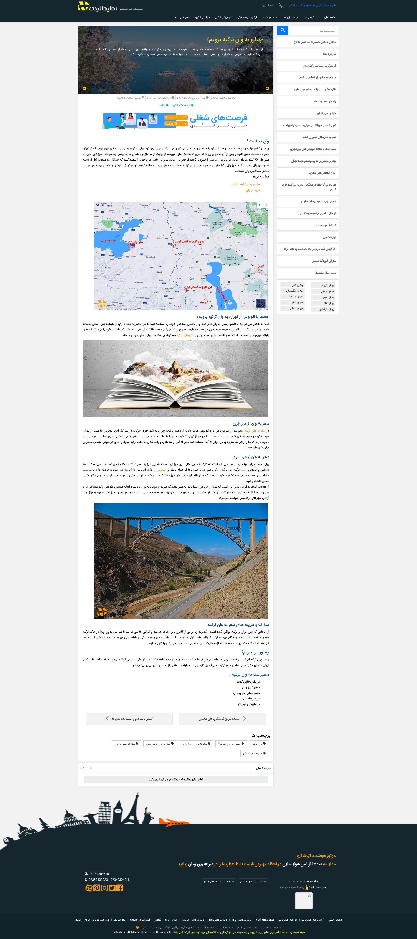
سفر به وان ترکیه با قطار (246, 184)
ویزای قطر (297, 302)
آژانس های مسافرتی (247, 17)
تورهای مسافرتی (287, 919)
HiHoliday (312, 881)
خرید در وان (253, 190)
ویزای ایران (327, 285)
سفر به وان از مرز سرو (158, 743)
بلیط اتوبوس (313, 17)
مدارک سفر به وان (125, 743)
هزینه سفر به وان (253, 753)
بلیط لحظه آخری (264, 919)
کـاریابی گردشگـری (223, 17)
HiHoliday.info (163, 932)
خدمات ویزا (271, 17)
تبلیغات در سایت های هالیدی (217, 882)
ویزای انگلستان (294, 290)
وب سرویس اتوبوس (192, 919)
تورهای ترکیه (184, 335)
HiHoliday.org (133, 932)
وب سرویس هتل (217, 919)
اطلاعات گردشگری (181, 105)
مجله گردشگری (202, 17)
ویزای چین (328, 297)
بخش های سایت (181, 17)
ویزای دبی (297, 285)
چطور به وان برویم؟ (230, 743)
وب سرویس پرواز (241, 919)
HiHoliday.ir (119, 932)
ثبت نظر (85, 768)
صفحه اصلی (330, 17)
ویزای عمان (327, 291)
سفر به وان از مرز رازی (195, 743)
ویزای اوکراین (326, 309)
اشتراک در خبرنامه (140, 919)
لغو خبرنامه (119, 919)
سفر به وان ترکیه (255, 430)
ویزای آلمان (296, 308)
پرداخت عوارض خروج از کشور (92, 919)
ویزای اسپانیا (296, 296)
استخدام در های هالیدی (251, 882)
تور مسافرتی (292, 17)
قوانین (157, 919)
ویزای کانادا (327, 303)
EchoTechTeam (318, 887)
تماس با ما (171, 919)
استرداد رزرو (268, 5)
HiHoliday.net (148, 932)
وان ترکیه (257, 743)
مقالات (162, 105)
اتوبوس (161, 469)
